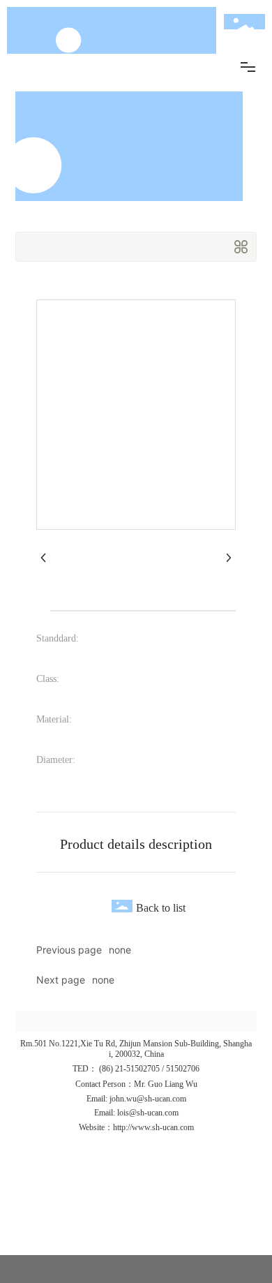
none (120, 950)
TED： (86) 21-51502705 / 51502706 (136, 1069)
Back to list (161, 908)
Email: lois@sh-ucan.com (136, 1113)
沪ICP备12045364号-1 (91, 1236)
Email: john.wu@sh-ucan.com (136, 1099)
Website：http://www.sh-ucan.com (136, 1127)
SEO (139, 1206)
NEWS (140, 1221)
